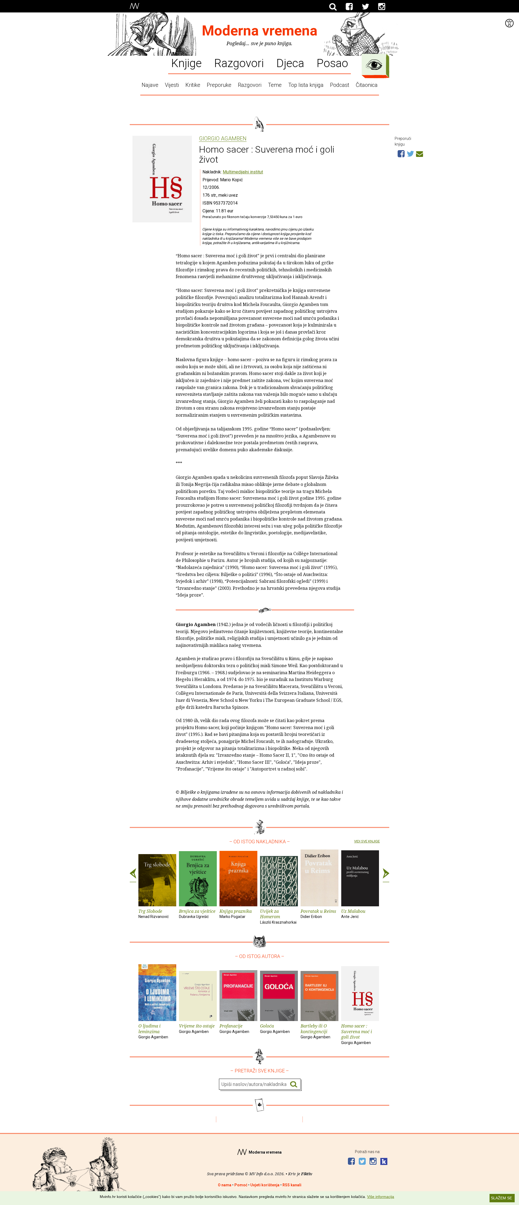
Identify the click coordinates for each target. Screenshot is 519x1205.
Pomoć (240, 1185)
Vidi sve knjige (367, 841)
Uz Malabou (353, 913)
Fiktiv (306, 1173)
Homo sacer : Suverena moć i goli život (356, 1034)
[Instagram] (381, 6)
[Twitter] (365, 6)
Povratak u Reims (318, 913)
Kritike (192, 85)
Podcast (339, 85)
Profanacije (234, 1028)
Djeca (290, 63)
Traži (293, 1084)
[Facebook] (349, 6)
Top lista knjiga (306, 85)
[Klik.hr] (383, 1162)
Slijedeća (386, 875)
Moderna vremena (259, 30)
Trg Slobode (153, 913)
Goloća (275, 1028)
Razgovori (239, 63)
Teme (275, 85)
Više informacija (380, 1196)
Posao (332, 63)
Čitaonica (367, 85)
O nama (224, 1185)
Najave (150, 85)
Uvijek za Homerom (278, 916)
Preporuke (219, 85)
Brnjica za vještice (197, 913)
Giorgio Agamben (223, 139)
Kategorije (374, 64)
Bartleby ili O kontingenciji (315, 1031)
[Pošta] (419, 153)
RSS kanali (291, 1185)
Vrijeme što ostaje (197, 1028)
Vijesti (172, 85)
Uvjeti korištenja (265, 1185)
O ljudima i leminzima (153, 1031)
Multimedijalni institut (243, 172)
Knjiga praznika (235, 913)
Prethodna (133, 875)
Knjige (186, 63)
